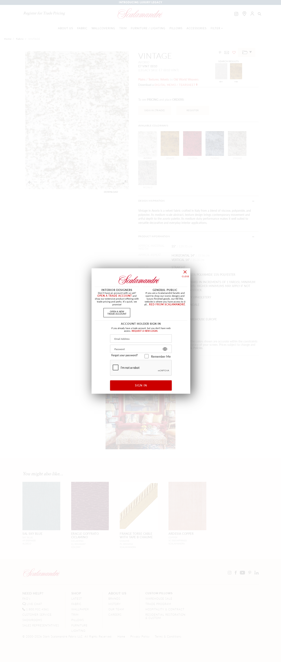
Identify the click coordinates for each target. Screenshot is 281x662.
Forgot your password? (124, 355)
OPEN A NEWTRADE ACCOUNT (117, 312)
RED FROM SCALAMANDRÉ (167, 304)
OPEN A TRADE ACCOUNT (114, 296)
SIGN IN (141, 385)
